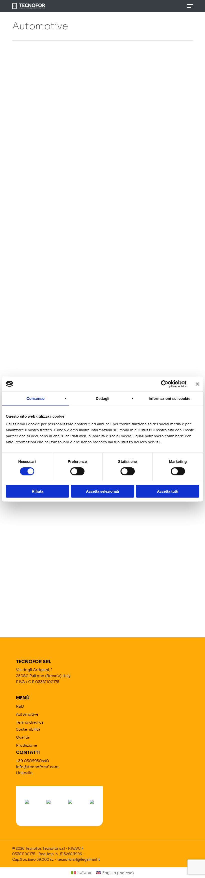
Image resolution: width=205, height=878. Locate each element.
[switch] (77, 471)
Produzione (26, 745)
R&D (20, 706)
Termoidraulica (30, 722)
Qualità (22, 737)
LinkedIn (24, 772)
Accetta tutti (167, 491)
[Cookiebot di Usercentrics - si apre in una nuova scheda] (164, 384)
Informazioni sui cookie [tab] (169, 398)
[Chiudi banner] (197, 384)
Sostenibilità (28, 729)
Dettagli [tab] (103, 398)
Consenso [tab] (35, 398)
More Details (56, 94)
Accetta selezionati (102, 491)
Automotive (27, 714)
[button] (190, 6)
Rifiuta (37, 491)
